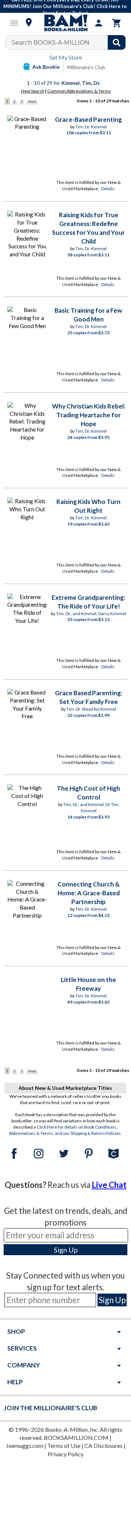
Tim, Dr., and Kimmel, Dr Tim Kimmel (91, 807)
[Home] (65, 23)
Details (108, 188)
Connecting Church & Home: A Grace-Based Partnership (88, 893)
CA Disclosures (103, 1445)
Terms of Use (63, 1445)
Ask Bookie (46, 67)
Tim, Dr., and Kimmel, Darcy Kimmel (91, 613)
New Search (32, 91)
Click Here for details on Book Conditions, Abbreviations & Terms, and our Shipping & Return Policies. (65, 1130)
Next (32, 101)
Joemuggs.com (24, 1445)
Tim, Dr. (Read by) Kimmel (91, 709)
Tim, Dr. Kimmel (91, 126)
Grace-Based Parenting (88, 119)
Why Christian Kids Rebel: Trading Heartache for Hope (88, 415)
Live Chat (109, 1185)
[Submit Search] (117, 42)
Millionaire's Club (86, 67)
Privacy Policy (65, 1453)
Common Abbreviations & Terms (79, 91)
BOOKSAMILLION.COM (76, 1437)
